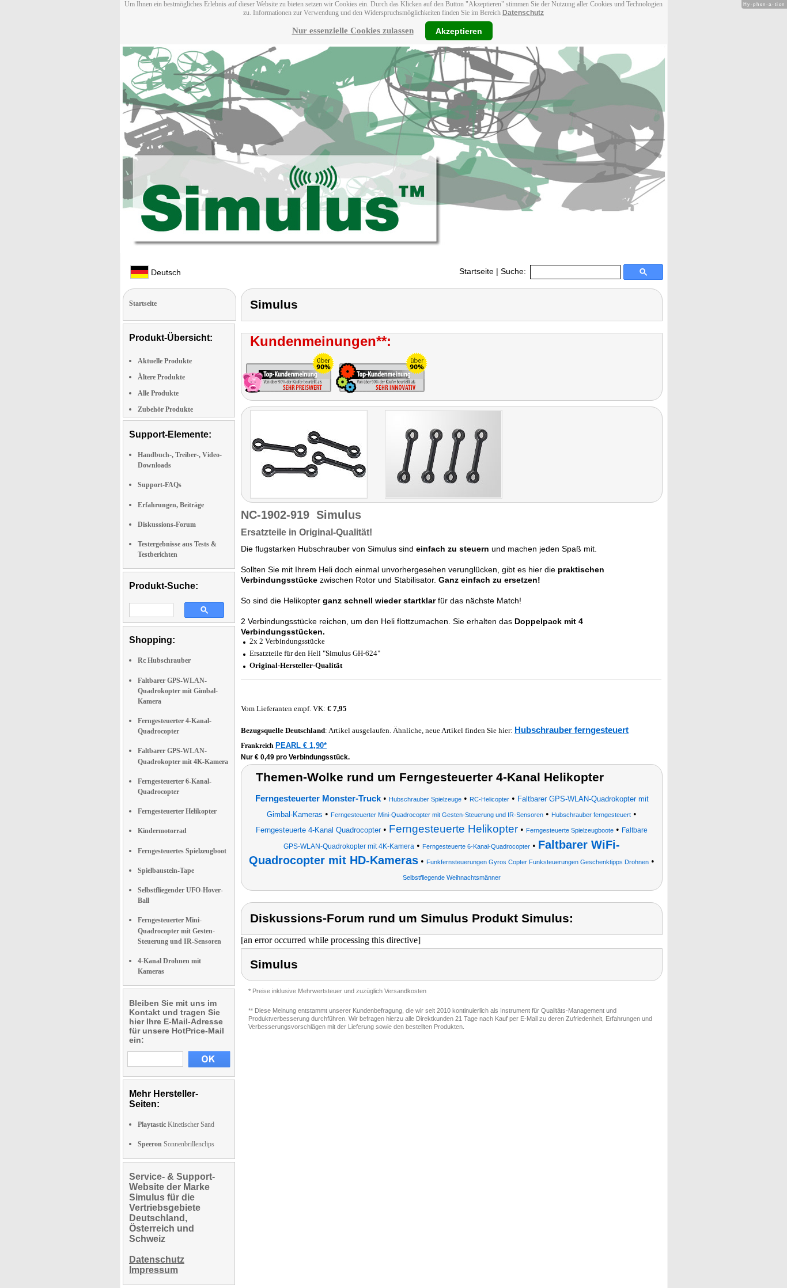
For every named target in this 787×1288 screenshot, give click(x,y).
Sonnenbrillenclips (176, 1144)
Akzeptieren (459, 30)
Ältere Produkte (161, 377)
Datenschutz (523, 13)
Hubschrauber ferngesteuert (571, 730)
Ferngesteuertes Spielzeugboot (182, 851)
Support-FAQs (159, 485)
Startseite (476, 271)
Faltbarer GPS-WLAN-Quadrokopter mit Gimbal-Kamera (178, 691)
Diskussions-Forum (167, 524)
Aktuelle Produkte (165, 361)
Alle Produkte (158, 393)
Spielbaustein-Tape (166, 871)
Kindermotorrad (162, 831)
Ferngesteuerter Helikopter (177, 811)
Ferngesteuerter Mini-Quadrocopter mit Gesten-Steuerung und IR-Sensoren (179, 930)
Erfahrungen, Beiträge (171, 505)
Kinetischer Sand (176, 1124)
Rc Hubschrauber (164, 660)
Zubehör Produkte (165, 409)
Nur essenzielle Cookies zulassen (353, 30)
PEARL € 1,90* (301, 745)
